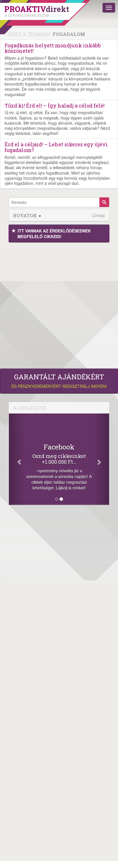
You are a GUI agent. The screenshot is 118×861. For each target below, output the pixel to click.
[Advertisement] (59, 304)
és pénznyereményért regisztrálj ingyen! (59, 381)
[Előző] (16, 459)
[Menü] (109, 8)
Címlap (98, 215)
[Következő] (101, 459)
